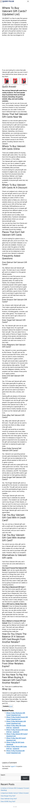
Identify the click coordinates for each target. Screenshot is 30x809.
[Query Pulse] (7, 1)
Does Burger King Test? (8, 796)
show (10, 706)
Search (3, 775)
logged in (13, 766)
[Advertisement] (15, 52)
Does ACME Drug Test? (8, 801)
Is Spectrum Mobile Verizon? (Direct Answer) (15, 793)
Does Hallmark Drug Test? (9, 798)
